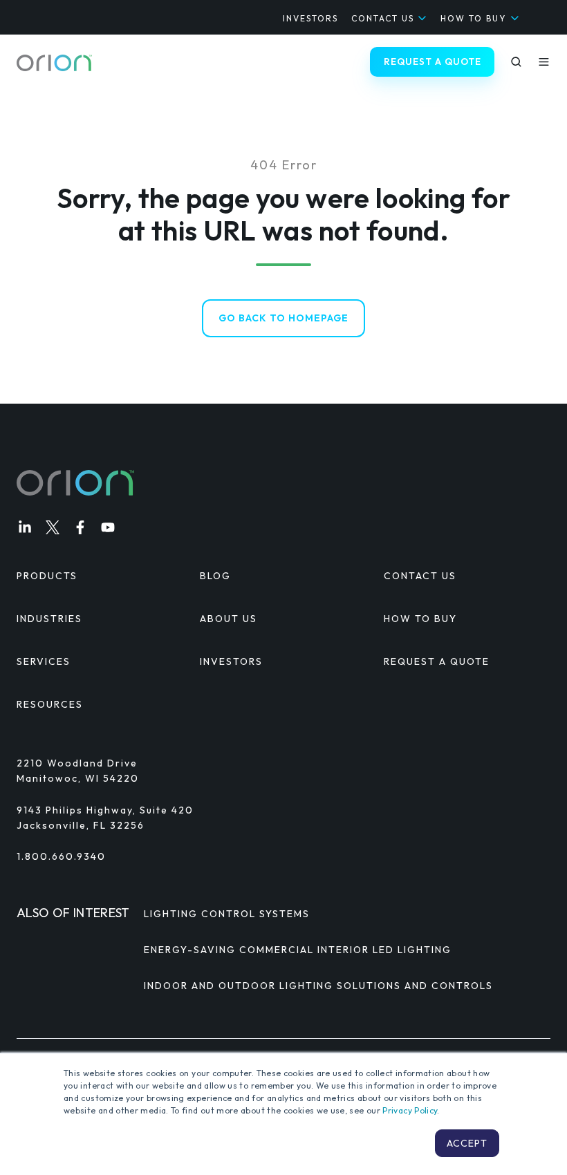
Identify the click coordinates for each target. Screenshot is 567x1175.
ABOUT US (228, 618)
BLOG (215, 576)
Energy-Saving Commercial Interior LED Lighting (298, 949)
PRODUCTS (47, 576)
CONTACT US (382, 18)
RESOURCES (50, 704)
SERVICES (44, 661)
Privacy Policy (409, 1110)
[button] (516, 61)
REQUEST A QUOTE (432, 61)
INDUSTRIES (49, 618)
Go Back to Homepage (283, 318)
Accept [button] (467, 1143)
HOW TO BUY (473, 18)
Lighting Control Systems (227, 914)
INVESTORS (310, 18)
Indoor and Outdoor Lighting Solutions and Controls (318, 985)
